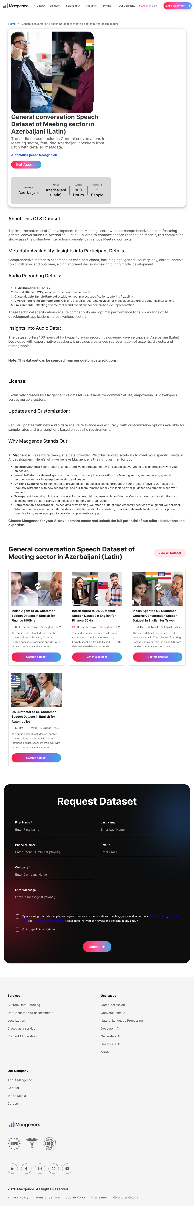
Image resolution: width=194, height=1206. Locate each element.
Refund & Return (125, 1197)
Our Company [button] (127, 5)
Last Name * (109, 822)
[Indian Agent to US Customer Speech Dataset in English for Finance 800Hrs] (36, 588)
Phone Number (25, 845)
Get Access (26, 164)
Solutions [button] (71, 5)
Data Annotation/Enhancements (30, 1013)
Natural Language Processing (122, 1020)
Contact (13, 1088)
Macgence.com (148, 5)
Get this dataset (36, 656)
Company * (23, 867)
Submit (97, 947)
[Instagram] (40, 1168)
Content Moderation (22, 1036)
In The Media (17, 1096)
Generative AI (110, 1036)
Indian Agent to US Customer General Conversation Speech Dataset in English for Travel (155, 615)
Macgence (21, 455)
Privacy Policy (157, 916)
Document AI (110, 1028)
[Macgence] (24, 1125)
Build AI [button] (54, 5)
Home (12, 23)
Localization (16, 1020)
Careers (13, 1103)
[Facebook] (26, 1168)
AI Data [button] (38, 5)
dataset (66, 496)
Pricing (107, 5)
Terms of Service (47, 1197)
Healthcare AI (110, 1044)
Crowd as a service (21, 1028)
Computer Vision (113, 1005)
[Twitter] (53, 1168)
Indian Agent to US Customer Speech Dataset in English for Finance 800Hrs (33, 615)
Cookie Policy (75, 1197)
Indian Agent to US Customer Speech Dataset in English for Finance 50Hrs (94, 615)
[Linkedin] (13, 1168)
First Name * (23, 822)
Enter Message (25, 890)
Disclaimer (99, 1197)
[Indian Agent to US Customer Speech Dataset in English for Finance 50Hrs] (97, 588)
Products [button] (90, 5)
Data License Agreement (48, 920)
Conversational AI (113, 1013)
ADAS (105, 1052)
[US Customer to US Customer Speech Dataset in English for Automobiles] (36, 689)
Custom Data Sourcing (24, 1005)
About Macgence (20, 1080)
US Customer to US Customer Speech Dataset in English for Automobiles (34, 716)
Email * (105, 845)
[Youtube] (67, 1168)
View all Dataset (169, 553)
